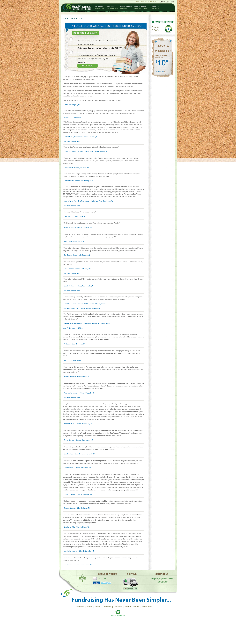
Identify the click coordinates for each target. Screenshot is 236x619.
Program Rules (146, 607)
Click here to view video (71, 142)
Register (99, 7)
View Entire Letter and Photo (73, 328)
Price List (156, 7)
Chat (137, 1)
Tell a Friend (102, 579)
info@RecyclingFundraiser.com (162, 579)
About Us (152, 1)
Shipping (112, 7)
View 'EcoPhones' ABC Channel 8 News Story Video (81, 309)
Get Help (144, 1)
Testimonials (80, 607)
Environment (126, 7)
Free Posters (140, 7)
